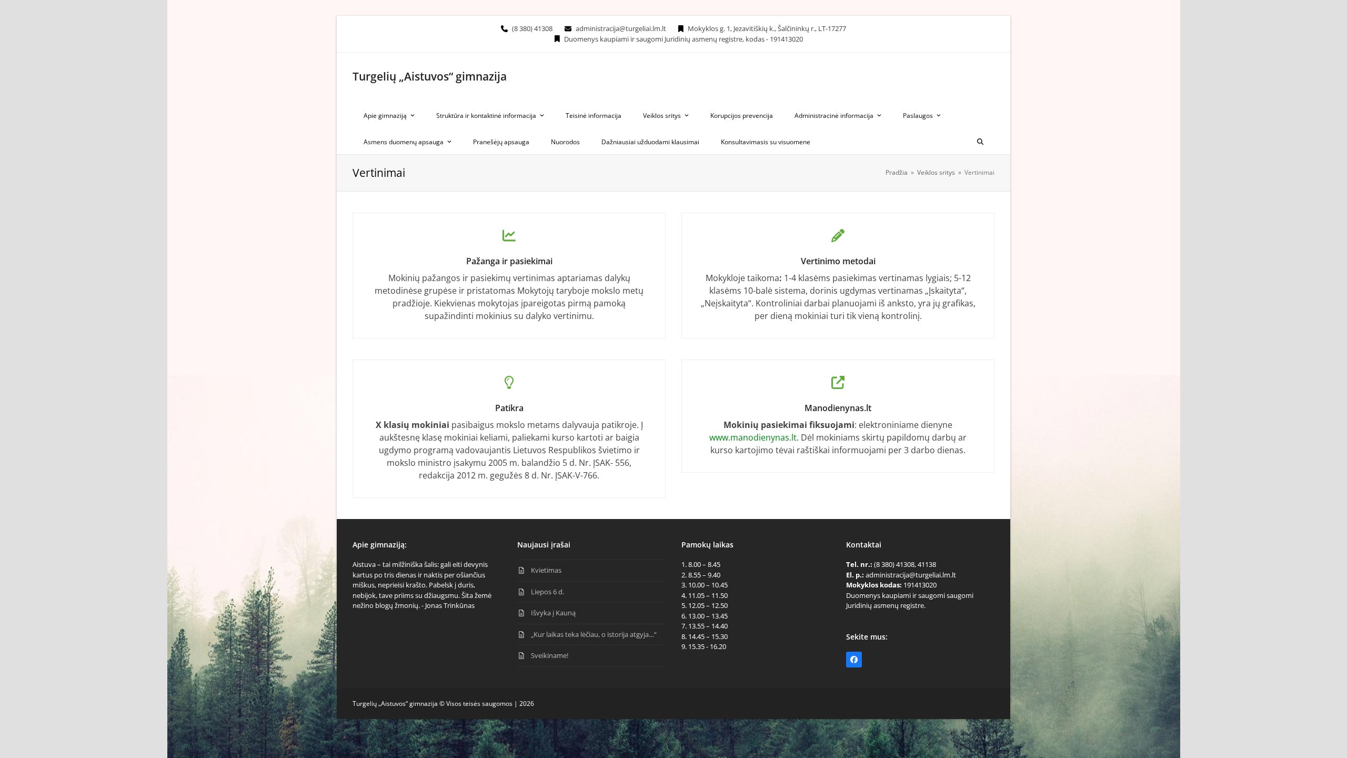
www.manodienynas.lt (753, 437)
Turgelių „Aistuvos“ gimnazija (430, 76)
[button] (980, 141)
